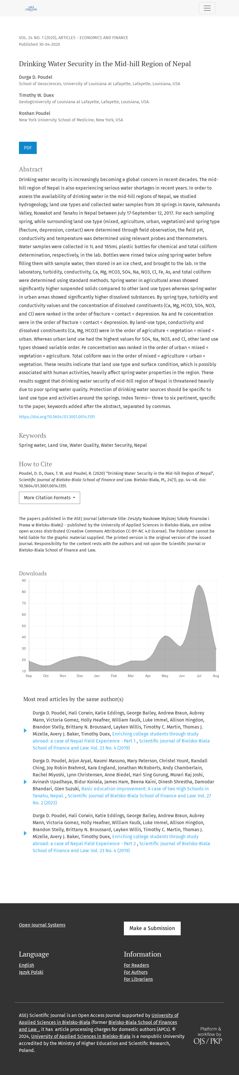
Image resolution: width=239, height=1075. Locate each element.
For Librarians (138, 979)
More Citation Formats (48, 497)
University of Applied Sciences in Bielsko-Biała (81, 1036)
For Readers (136, 965)
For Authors (135, 972)
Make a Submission (152, 928)
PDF (28, 147)
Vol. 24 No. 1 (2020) (37, 37)
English (26, 965)
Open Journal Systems (42, 925)
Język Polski (31, 972)
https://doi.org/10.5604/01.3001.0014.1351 (57, 416)
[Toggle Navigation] (207, 8)
